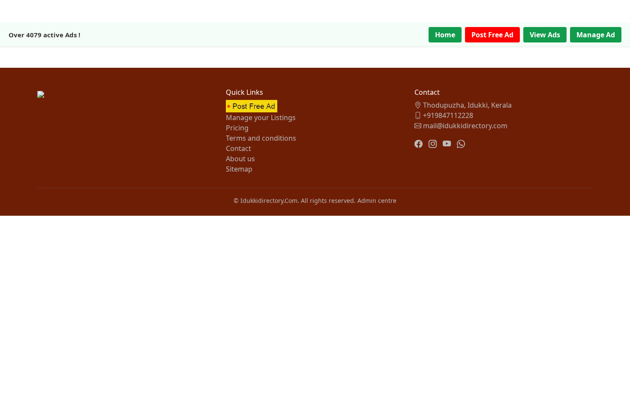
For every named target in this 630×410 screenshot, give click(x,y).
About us (240, 158)
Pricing (237, 128)
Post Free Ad (492, 34)
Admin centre (376, 200)
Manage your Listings (261, 117)
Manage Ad (595, 34)
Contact (238, 148)
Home (445, 34)
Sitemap (239, 169)
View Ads (545, 34)
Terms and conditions (261, 138)
